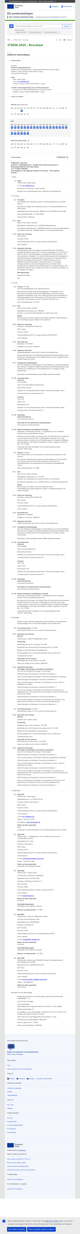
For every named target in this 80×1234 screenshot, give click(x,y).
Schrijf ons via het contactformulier (17, 1166)
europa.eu (22, 1150)
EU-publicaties (11, 1132)
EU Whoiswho (11, 1129)
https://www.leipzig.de (33, 822)
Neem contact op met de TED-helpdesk (19, 1069)
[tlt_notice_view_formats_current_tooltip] (67, 157)
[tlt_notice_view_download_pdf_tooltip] (12, 127)
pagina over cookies (52, 1221)
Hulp (8, 1065)
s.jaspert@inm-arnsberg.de (31, 939)
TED (8, 40)
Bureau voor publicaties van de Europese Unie (22, 1052)
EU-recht (10, 1118)
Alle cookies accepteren (16, 1229)
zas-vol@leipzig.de (23, 81)
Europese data (11, 1121)
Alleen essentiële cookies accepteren (41, 1229)
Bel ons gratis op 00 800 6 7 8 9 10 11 (19, 1159)
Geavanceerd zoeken (35, 32)
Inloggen (55, 6)
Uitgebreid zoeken (21, 32)
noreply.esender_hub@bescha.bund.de (34, 979)
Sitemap (9, 1108)
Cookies (9, 1091)
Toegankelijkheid (12, 1095)
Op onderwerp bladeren (50, 32)
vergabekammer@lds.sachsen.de (33, 858)
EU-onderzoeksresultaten (15, 1125)
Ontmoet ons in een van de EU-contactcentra (21, 1170)
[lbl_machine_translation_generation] (28, 141)
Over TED (10, 1105)
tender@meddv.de (28, 896)
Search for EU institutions (15, 1179)
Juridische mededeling (14, 1088)
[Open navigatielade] (9, 53)
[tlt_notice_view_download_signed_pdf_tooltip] (22, 111)
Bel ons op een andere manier (16, 1162)
